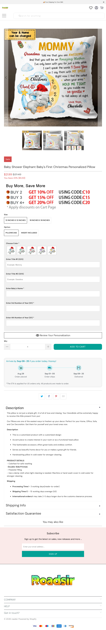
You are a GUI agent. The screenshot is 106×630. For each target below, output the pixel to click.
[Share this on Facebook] (49, 396)
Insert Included (29, 233)
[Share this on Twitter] (42, 396)
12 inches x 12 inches (16, 220)
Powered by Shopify (27, 619)
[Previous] (6, 77)
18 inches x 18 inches (40, 220)
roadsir (14, 619)
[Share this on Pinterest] (56, 396)
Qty (5, 341)
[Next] (100, 77)
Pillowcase (11, 233)
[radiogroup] (53, 250)
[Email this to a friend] (63, 396)
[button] (53, 243)
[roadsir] (5, 7)
